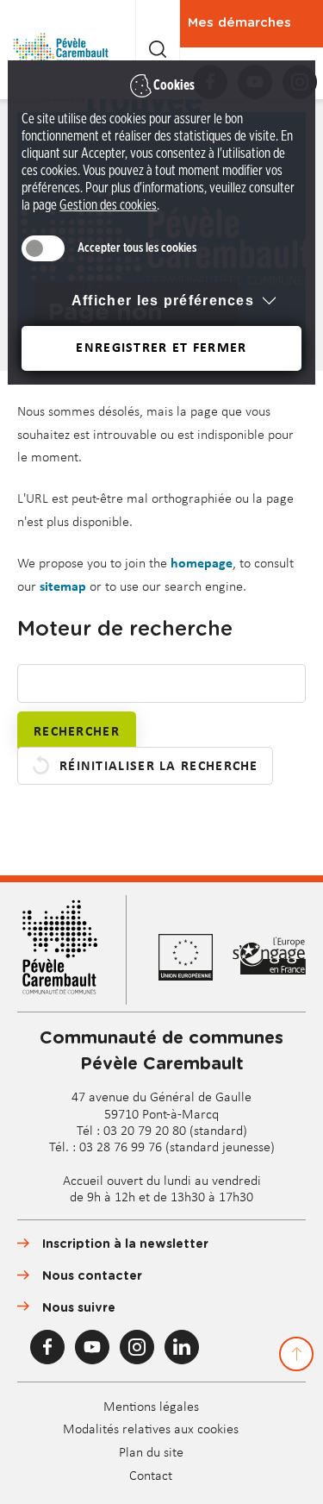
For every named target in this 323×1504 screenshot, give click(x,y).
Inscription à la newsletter (125, 1244)
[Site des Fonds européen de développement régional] (270, 958)
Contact (150, 1476)
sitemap (63, 587)
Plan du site (151, 1453)
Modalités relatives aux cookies (151, 1430)
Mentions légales (151, 1407)
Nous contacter (92, 1276)
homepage (202, 564)
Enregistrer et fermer (161, 348)
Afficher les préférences (162, 300)
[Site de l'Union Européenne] (195, 957)
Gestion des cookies (108, 205)
